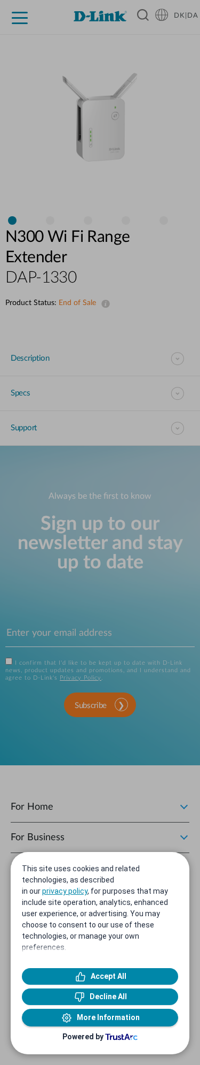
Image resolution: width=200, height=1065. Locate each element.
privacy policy (64, 891)
